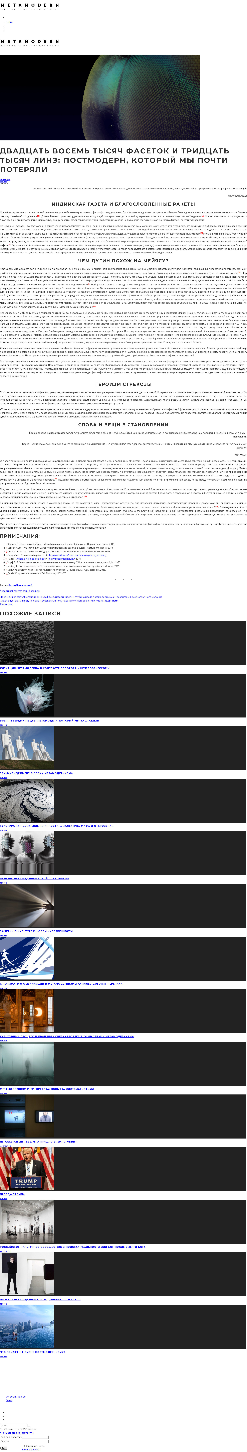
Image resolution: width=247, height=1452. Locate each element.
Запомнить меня (35, 1446)
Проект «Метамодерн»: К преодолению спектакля (40, 1299)
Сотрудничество (16, 1396)
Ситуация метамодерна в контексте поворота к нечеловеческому (54, 668)
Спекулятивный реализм (26, 590)
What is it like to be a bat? (31, 558)
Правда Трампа (12, 1194)
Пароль (4, 1441)
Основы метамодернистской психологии (34, 878)
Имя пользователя (11, 1437)
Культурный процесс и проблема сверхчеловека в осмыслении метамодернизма (67, 1036)
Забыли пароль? (31, 1449)
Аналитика (6, 590)
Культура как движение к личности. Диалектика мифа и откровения (56, 826)
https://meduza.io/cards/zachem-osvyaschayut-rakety (77, 555)
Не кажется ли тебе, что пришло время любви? (38, 1141)
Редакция (5, 180)
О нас (9, 22)
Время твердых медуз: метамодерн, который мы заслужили (49, 720)
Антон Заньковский (20, 585)
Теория (3, 182)
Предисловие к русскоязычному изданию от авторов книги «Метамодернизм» (70, 600)
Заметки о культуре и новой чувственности (36, 931)
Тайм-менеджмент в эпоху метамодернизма (36, 773)
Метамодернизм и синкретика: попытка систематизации (47, 1089)
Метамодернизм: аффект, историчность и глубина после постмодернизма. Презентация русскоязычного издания (93, 597)
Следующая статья (11, 600)
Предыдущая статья (12, 597)
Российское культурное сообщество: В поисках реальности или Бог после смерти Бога (73, 1247)
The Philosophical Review (61, 558)
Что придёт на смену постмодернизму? (32, 1352)
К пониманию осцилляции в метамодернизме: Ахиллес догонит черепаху (61, 983)
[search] (29, 1426)
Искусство (5, 1146)
